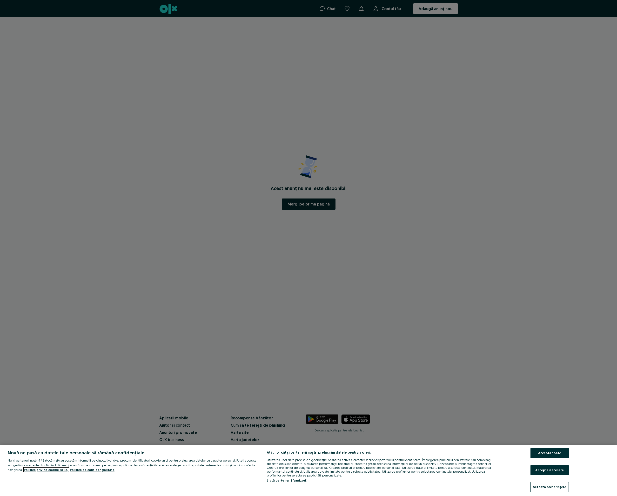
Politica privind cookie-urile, (46, 470)
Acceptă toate (549, 453)
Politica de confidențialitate (92, 470)
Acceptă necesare (549, 470)
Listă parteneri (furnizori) (287, 480)
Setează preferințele (549, 487)
